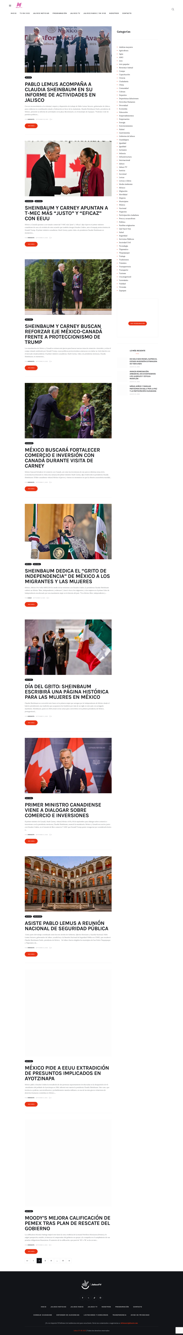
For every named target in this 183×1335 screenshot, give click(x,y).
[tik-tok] (94, 1297)
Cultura (122, 91)
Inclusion (123, 150)
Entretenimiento (126, 126)
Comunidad (123, 88)
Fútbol (121, 129)
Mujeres (122, 198)
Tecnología (123, 246)
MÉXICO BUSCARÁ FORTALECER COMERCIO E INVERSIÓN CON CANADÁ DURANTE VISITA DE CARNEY (62, 458)
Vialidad (122, 283)
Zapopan (122, 290)
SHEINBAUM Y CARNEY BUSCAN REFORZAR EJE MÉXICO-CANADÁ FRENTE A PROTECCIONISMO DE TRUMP (63, 334)
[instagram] (100, 1297)
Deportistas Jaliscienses (129, 98)
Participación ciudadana (129, 215)
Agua (121, 54)
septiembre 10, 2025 (42, 947)
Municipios (123, 201)
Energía (122, 122)
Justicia (122, 170)
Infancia (122, 153)
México (28, 564)
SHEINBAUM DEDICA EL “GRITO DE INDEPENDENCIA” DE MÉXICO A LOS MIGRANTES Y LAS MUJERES (67, 576)
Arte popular (124, 64)
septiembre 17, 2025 (42, 482)
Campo (122, 71)
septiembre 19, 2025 (42, 237)
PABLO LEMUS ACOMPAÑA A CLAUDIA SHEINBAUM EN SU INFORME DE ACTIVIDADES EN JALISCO (60, 92)
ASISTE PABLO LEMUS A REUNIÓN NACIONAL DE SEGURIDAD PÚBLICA (66, 926)
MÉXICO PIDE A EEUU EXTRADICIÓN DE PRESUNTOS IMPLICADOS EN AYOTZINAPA (67, 1073)
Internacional (124, 160)
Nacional (38, 201)
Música (122, 205)
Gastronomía (124, 133)
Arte (121, 61)
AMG (121, 57)
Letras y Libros (125, 181)
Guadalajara (124, 139)
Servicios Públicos (126, 239)
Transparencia (125, 266)
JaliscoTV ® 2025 (80, 1331)
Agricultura (123, 50)
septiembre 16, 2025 (39, 598)
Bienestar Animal (126, 67)
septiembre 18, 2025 (42, 361)
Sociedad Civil (125, 242)
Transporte (123, 270)
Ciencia (122, 78)
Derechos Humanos (127, 102)
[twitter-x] (88, 1297)
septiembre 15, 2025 (42, 716)
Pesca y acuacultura (127, 218)
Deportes (123, 95)
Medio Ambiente (126, 184)
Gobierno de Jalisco (127, 136)
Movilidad (123, 194)
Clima (121, 85)
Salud (121, 232)
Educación (123, 112)
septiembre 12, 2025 (42, 834)
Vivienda (122, 287)
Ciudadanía (123, 81)
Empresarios (124, 119)
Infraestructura (125, 157)
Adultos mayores (126, 47)
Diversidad (123, 105)
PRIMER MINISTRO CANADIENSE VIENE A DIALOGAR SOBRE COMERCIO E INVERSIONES (63, 810)
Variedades (123, 280)
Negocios (123, 212)
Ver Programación (137, 323)
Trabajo (122, 256)
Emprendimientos (126, 115)
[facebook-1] (82, 1297)
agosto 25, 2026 (135, 367)
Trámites (122, 263)
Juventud (122, 174)
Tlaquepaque (124, 253)
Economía (29, 201)
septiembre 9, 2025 (42, 1097)
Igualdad (122, 143)
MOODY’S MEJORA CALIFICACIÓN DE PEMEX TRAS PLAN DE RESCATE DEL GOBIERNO (67, 1223)
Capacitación (124, 74)
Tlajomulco (123, 249)
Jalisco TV (123, 167)
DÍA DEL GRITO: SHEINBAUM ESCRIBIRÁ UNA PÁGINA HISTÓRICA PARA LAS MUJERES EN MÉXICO (66, 691)
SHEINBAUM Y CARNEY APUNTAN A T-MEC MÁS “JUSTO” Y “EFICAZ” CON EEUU (66, 213)
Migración (123, 191)
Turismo (122, 273)
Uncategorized (125, 277)
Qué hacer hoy (125, 229)
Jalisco (28, 77)
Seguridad (37, 916)
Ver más (31, 126)
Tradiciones (124, 260)
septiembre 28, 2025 (42, 119)
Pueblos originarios (127, 225)
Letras (121, 177)
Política (122, 222)
